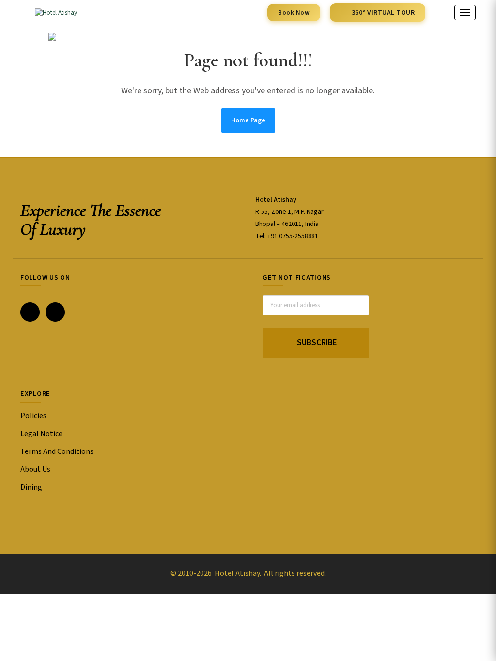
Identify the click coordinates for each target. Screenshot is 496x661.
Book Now (294, 12)
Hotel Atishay (236, 573)
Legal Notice (41, 433)
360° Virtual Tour (383, 12)
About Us (35, 469)
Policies (33, 415)
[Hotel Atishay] (48, 12)
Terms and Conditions (56, 451)
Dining (31, 487)
